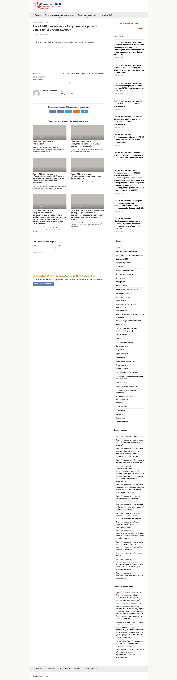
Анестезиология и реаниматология (129, 255)
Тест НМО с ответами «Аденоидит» (43, 142)
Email (59, 245)
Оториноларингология (124, 342)
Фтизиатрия (120, 410)
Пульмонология (122, 365)
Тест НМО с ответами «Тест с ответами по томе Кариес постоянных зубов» (127, 524)
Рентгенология (122, 369)
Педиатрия (120, 350)
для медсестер (122, 286)
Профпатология (122, 354)
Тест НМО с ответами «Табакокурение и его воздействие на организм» (129, 575)
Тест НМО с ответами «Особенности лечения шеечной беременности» (86, 176)
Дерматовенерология (124, 270)
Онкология (120, 338)
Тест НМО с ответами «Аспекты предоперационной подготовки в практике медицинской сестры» (129, 515)
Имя (35, 245)
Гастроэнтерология (123, 263)
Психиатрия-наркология (125, 361)
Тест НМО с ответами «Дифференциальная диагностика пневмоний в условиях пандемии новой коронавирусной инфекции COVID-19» (127, 224)
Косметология (121, 311)
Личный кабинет (90, 669)
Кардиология (121, 301)
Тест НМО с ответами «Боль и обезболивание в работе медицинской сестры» (130, 643)
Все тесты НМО (106, 15)
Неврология (120, 325)
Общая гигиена (122, 335)
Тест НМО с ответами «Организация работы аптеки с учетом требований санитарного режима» (130, 507)
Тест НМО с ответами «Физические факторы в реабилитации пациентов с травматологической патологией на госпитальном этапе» (87, 214)
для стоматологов (123, 293)
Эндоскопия (120, 418)
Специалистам (64, 669)
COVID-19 (119, 248)
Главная (38, 15)
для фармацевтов (123, 297)
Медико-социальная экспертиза (128, 321)
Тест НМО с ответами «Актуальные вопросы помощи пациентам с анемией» (85, 143)
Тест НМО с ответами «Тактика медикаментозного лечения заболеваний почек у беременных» (129, 498)
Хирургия (119, 414)
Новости (77, 669)
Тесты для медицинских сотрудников (59, 15)
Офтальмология (122, 346)
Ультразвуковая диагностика (127, 386)
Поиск (141, 28)
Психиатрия (120, 357)
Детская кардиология (124, 274)
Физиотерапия (121, 407)
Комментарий (38, 253)
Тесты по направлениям (87, 15)
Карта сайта (39, 669)
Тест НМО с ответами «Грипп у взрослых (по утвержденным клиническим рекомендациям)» (128, 597)
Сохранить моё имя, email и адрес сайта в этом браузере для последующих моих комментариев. (69, 280)
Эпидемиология (122, 422)
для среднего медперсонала (127, 289)
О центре (51, 669)
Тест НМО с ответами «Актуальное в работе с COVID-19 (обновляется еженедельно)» (128, 103)
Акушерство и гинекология (126, 251)
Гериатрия (120, 267)
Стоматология (121, 383)
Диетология (120, 278)
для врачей (120, 282)
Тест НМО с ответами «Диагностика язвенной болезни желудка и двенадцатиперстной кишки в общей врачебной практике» (48, 178)
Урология (119, 403)
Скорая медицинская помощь (127, 373)
